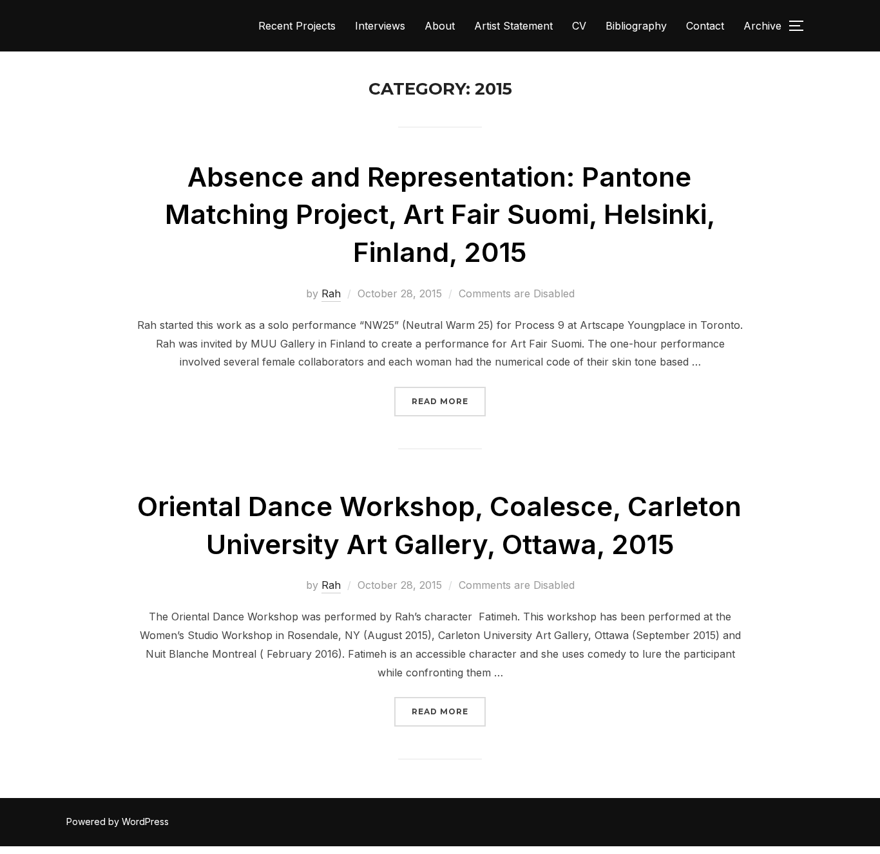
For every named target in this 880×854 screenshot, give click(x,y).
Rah (331, 293)
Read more (449, 401)
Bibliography (636, 25)
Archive (762, 25)
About (440, 25)
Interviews (380, 25)
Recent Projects (297, 25)
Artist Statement (513, 25)
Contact (705, 25)
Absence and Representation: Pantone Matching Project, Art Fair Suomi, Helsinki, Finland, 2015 (440, 214)
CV (579, 25)
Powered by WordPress (117, 821)
